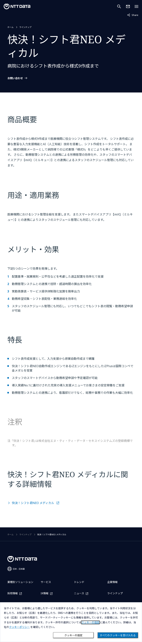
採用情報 (12, 593)
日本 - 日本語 (19, 568)
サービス (46, 582)
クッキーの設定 (73, 635)
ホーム (10, 27)
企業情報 (112, 582)
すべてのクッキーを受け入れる (118, 635)
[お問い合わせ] (128, 6)
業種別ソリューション (20, 582)
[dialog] (71, 622)
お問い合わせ (15, 78)
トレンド (79, 582)
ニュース (79, 593)
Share (132, 15)
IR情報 (44, 593)
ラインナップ (25, 27)
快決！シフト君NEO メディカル (33, 503)
